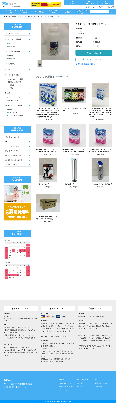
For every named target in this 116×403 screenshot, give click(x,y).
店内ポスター (12, 112)
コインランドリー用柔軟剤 (13, 51)
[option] (54, 41)
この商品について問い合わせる (95, 59)
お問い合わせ (98, 386)
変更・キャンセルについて (13, 155)
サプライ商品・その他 (31, 16)
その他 (10, 88)
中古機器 (11, 85)
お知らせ (79, 386)
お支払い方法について (12, 146)
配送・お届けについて (12, 137)
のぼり (10, 109)
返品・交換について (11, 151)
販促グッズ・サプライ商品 (15, 16)
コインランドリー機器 (12, 75)
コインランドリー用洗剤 (13, 39)
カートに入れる (95, 53)
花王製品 (8, 69)
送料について (9, 141)
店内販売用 (11, 46)
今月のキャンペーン (11, 34)
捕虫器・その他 (13, 100)
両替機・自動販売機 (14, 82)
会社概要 (61, 379)
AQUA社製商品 (10, 64)
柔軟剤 (10, 56)
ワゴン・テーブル (14, 97)
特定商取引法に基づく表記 (86, 64)
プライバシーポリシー (12, 165)
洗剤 (9, 43)
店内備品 (8, 93)
